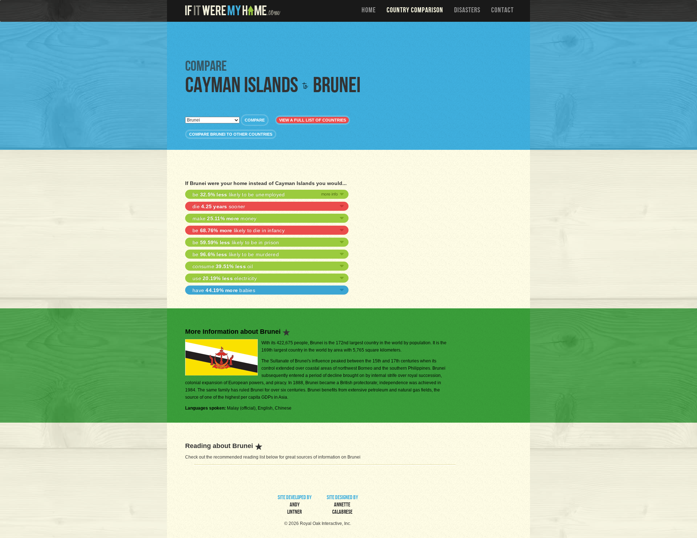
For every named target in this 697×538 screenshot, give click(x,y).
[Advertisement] (350, 40)
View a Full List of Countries (312, 120)
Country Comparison (415, 11)
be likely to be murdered (235, 254)
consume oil (222, 266)
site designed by (342, 505)
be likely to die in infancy (238, 230)
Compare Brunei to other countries (230, 134)
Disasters (467, 11)
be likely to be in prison (235, 242)
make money (224, 218)
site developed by (294, 505)
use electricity (224, 278)
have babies (223, 290)
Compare (255, 120)
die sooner (218, 206)
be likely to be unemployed (238, 194)
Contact (502, 11)
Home (369, 11)
